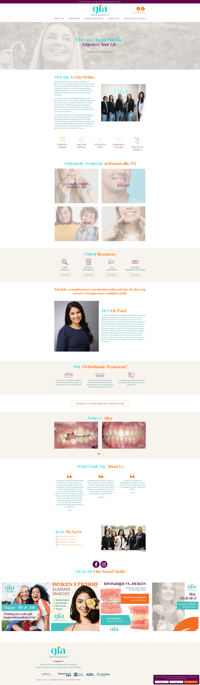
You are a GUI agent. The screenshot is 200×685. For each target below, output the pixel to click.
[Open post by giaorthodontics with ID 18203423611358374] (75, 606)
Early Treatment (76, 223)
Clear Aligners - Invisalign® (76, 185)
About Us (58, 18)
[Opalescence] (65, 674)
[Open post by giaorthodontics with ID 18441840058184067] (26, 606)
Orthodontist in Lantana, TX (67, 536)
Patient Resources (93, 18)
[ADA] (90, 674)
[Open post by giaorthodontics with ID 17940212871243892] (125, 606)
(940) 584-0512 (138, 12)
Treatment (73, 18)
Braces (123, 186)
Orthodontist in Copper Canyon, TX (69, 545)
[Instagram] (143, 9)
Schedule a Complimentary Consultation (100, 403)
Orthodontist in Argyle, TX (66, 539)
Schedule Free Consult (135, 18)
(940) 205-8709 (75, 667)
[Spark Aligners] (48, 674)
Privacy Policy (41, 680)
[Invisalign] (103, 674)
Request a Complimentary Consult (100, 52)
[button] (99, 454)
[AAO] (79, 674)
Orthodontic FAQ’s (73, 680)
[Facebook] (138, 9)
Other (123, 223)
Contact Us (113, 18)
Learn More (64, 275)
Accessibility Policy (56, 680)
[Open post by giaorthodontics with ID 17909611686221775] (174, 606)
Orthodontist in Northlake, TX (67, 542)
